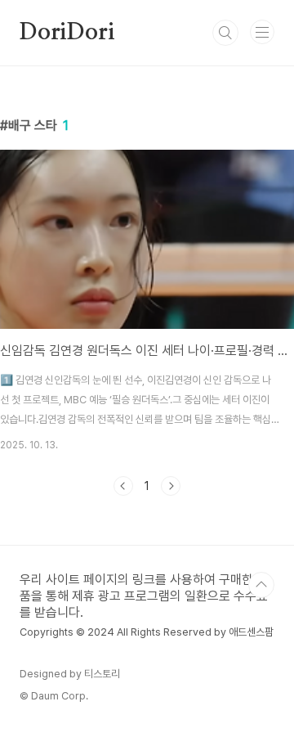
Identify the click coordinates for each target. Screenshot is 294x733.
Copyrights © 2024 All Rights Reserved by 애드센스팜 (147, 632)
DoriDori (67, 32)
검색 (225, 32)
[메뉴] (262, 32)
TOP (261, 585)
